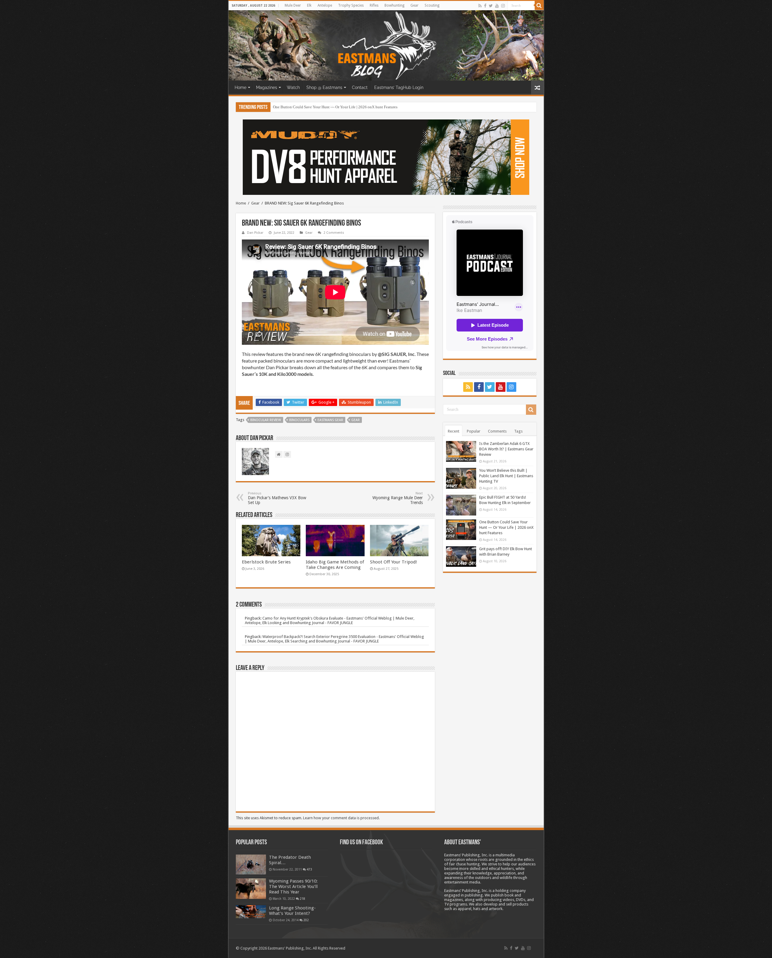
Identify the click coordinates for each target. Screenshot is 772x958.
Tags (518, 431)
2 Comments (334, 233)
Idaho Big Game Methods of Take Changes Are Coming (335, 564)
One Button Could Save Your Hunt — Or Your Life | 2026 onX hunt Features (335, 107)
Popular (473, 431)
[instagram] (503, 5)
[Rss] (480, 5)
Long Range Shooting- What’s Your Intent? (292, 910)
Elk (309, 5)
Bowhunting (394, 5)
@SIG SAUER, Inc (396, 354)
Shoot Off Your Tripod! (393, 562)
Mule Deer (293, 5)
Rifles (374, 5)
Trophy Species (351, 5)
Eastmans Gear (330, 420)
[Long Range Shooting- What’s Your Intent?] (251, 911)
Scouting (432, 5)
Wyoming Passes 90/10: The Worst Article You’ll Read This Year (293, 886)
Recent (453, 431)
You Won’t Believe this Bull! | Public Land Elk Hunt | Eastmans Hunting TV (506, 476)
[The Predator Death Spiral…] (251, 864)
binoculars (299, 420)
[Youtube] (497, 5)
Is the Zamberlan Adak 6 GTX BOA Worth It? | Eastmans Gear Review (506, 449)
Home (240, 87)
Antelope (325, 5)
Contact (360, 87)
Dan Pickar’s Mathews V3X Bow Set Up (277, 498)
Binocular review (265, 420)
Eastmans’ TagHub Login (398, 87)
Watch (293, 87)
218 (302, 898)
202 (306, 920)
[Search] (539, 5)
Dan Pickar (255, 233)
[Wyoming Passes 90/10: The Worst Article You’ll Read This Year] (251, 888)
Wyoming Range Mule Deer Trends (397, 498)
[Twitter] (490, 5)
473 (309, 869)
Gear (414, 5)
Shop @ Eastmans (324, 87)
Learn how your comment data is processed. (341, 818)
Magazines (266, 87)
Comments (497, 431)
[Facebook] (485, 5)
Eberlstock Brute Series (266, 562)
